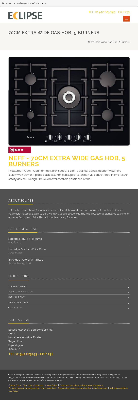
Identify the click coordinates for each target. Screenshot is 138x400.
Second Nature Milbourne (25, 238)
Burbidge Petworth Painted (25, 259)
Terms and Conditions (33, 385)
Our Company (16, 297)
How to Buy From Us (20, 291)
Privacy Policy (15, 385)
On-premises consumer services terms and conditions (82, 388)
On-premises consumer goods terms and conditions (32, 388)
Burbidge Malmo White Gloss (27, 249)
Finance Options (18, 302)
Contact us (15, 307)
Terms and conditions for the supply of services (81, 385)
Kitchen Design (17, 286)
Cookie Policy (51, 385)
